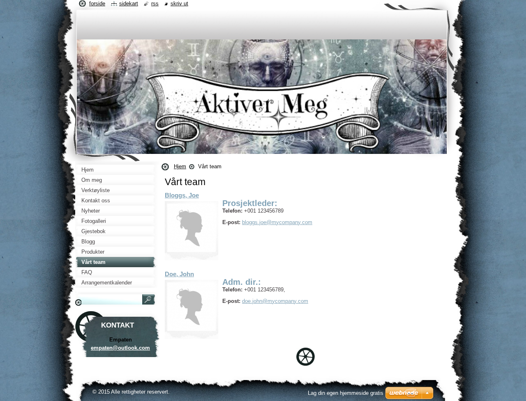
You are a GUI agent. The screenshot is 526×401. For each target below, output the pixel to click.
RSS (155, 3)
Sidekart (128, 3)
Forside (97, 3)
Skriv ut (179, 3)
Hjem (180, 166)
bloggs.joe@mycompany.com (277, 222)
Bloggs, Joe (182, 195)
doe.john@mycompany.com (275, 301)
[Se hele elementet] (191, 227)
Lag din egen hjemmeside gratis (345, 393)
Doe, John (179, 273)
